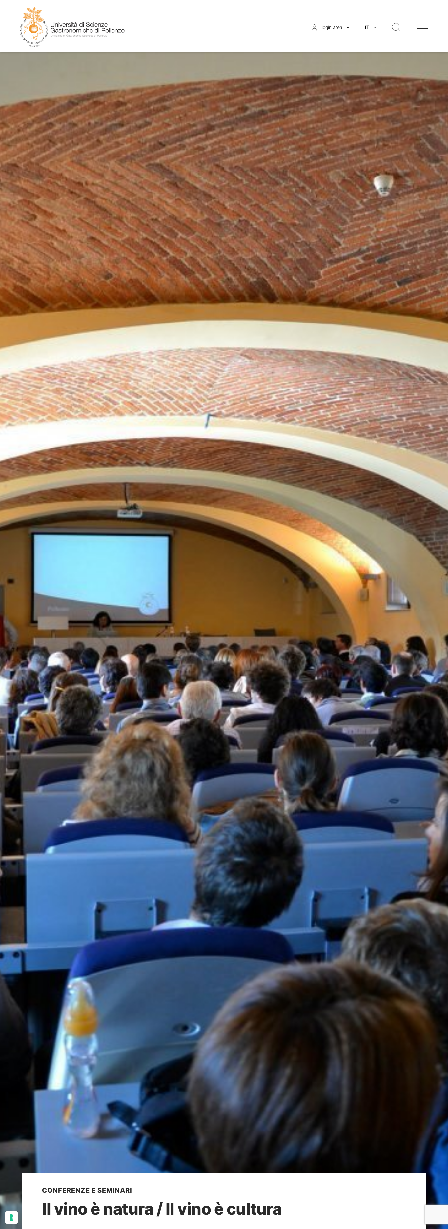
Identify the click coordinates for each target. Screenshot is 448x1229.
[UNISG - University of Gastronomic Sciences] (72, 26)
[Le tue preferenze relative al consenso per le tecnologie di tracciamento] (11, 1217)
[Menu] (422, 27)
